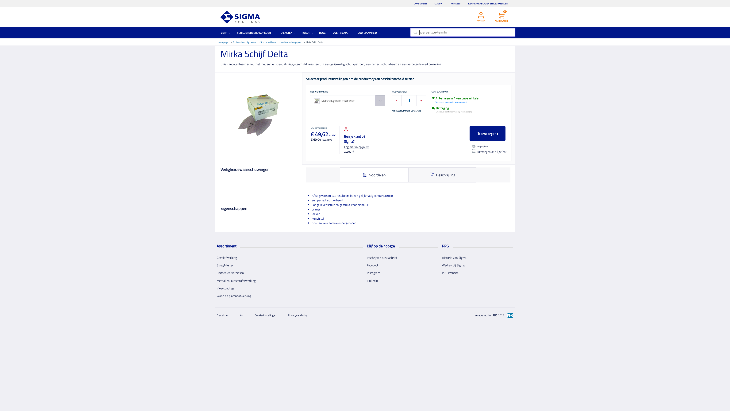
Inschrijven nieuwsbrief (382, 257)
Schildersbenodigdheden (254, 33)
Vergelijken (482, 146)
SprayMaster (225, 265)
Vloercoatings (225, 288)
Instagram (373, 273)
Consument (420, 3)
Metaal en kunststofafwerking (236, 280)
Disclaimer (223, 315)
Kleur (306, 33)
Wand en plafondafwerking (234, 296)
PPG (495, 315)
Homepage (223, 42)
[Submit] (414, 32)
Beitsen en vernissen (230, 273)
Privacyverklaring (297, 315)
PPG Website (450, 273)
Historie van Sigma (454, 257)
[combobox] (462, 32)
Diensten (287, 33)
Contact (439, 3)
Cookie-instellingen (265, 315)
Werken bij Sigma (453, 265)
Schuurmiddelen (268, 42)
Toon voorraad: (439, 91)
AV (241, 315)
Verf (224, 33)
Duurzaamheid (367, 33)
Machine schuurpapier (290, 42)
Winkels (456, 3)
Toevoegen (487, 133)
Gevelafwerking (227, 257)
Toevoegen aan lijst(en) (491, 151)
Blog (322, 33)
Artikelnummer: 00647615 (406, 110)
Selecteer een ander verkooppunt (451, 102)
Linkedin (372, 280)
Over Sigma (340, 33)
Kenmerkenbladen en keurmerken (488, 3)
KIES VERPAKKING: (319, 91)
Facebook (373, 265)
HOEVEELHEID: (399, 91)
